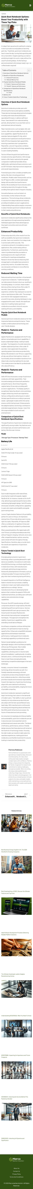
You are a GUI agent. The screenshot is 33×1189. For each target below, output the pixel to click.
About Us (16, 1168)
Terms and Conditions (16, 1177)
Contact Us (16, 1171)
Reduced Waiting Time (12, 79)
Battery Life (7, 95)
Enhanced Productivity (12, 77)
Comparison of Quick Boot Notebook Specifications (14, 89)
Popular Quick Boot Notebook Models (15, 82)
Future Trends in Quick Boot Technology (15, 97)
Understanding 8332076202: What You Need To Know (16, 1015)
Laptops (3, 13)
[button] (30, 5)
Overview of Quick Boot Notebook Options (15, 73)
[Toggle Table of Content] (28, 70)
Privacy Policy (16, 1174)
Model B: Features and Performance (16, 86)
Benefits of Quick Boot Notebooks (14, 75)
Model (10, 92)
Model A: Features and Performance (15, 84)
